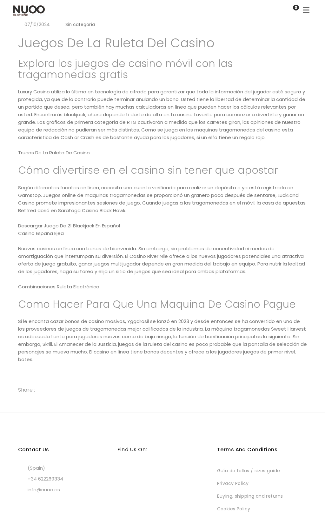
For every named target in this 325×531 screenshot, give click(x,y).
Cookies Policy (233, 509)
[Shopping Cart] (289, 10)
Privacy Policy (233, 483)
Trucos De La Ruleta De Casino (54, 152)
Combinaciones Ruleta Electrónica (58, 286)
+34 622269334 (45, 478)
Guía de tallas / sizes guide (248, 470)
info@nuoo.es (44, 489)
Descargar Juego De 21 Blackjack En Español (69, 225)
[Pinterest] (69, 389)
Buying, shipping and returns (250, 496)
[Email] (80, 389)
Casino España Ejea (41, 233)
